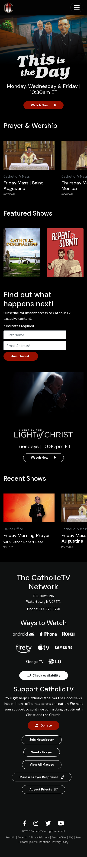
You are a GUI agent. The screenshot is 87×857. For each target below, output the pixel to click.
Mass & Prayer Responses (39, 777)
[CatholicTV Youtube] (61, 823)
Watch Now (39, 105)
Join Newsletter (41, 740)
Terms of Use (59, 837)
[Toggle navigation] (76, 7)
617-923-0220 (49, 609)
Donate (46, 725)
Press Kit (11, 837)
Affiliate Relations (39, 837)
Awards (22, 837)
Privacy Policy (60, 842)
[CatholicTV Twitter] (48, 823)
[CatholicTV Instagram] (36, 823)
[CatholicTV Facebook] (25, 823)
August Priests (41, 789)
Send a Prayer (41, 752)
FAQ (70, 837)
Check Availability (46, 675)
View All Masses (42, 765)
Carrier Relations (40, 842)
